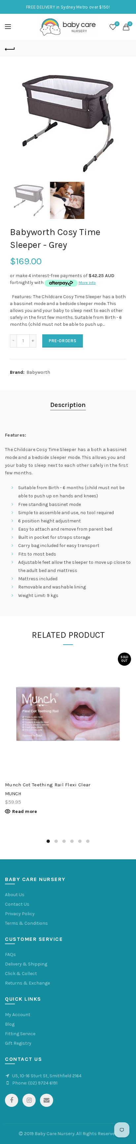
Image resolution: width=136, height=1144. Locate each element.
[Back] (10, 48)
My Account (17, 1014)
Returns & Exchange (27, 983)
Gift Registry (18, 1043)
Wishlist (117, 24)
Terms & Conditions (26, 923)
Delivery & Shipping (26, 964)
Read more (24, 811)
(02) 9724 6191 (42, 1083)
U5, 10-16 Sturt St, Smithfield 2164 (47, 1076)
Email (46, 1100)
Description (68, 405)
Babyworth (38, 372)
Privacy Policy (20, 914)
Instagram (29, 1100)
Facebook (11, 1100)
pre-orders (62, 340)
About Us (14, 894)
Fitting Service (20, 1034)
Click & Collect (21, 973)
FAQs (10, 954)
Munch (13, 794)
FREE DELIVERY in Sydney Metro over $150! (68, 7)
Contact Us (17, 904)
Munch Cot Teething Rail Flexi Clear (48, 785)
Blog (10, 1024)
